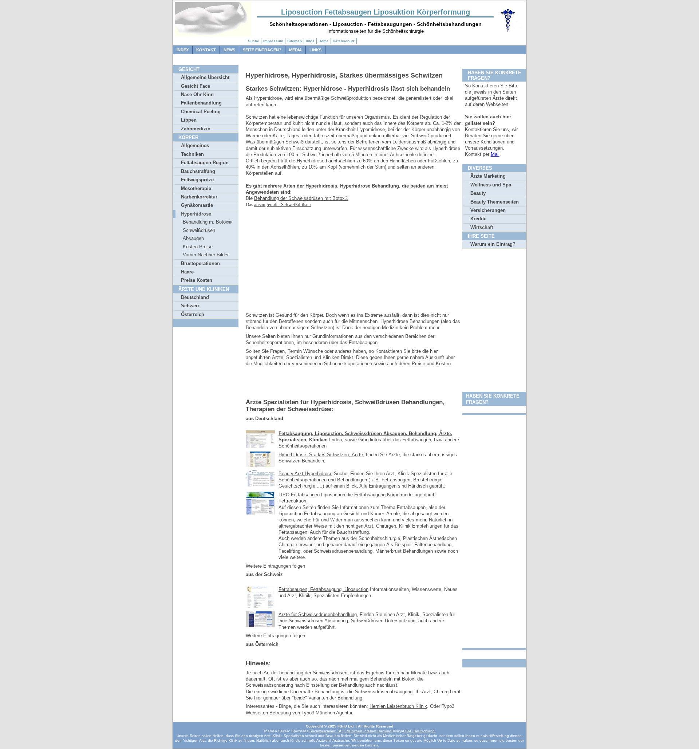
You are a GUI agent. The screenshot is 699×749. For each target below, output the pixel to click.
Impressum (273, 41)
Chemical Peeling (201, 111)
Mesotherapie (196, 188)
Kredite (478, 218)
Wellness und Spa (490, 185)
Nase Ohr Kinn (197, 94)
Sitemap (294, 41)
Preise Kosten (196, 280)
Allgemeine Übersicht (205, 77)
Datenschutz (344, 41)
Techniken (192, 154)
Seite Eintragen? (262, 50)
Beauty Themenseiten (494, 202)
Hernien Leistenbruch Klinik (398, 706)
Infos (310, 41)
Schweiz (190, 305)
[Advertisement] (353, 261)
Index (183, 50)
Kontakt (206, 50)
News (229, 50)
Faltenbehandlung (201, 103)
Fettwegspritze (197, 179)
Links (315, 50)
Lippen (189, 120)
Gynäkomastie (197, 205)
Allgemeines (195, 145)
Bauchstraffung (198, 171)
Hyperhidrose (196, 214)
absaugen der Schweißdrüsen (282, 204)
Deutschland (195, 297)
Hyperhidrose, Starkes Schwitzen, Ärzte (321, 454)
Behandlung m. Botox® (207, 222)
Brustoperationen (200, 263)
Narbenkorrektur (199, 197)
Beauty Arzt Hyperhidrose (305, 473)
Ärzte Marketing (488, 176)
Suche (253, 41)
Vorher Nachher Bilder (206, 254)
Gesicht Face (195, 86)
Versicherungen (488, 210)
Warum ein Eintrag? (493, 244)
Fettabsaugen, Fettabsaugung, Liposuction (323, 589)
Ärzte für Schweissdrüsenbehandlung (318, 614)
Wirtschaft (481, 227)
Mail (495, 154)
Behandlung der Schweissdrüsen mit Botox (299, 198)
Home (324, 41)
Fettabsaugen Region (205, 162)
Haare (187, 272)
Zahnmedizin (195, 128)
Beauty (478, 193)
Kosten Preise (198, 246)
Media (295, 50)
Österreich (192, 314)
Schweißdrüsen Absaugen (199, 234)
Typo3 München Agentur (326, 713)
